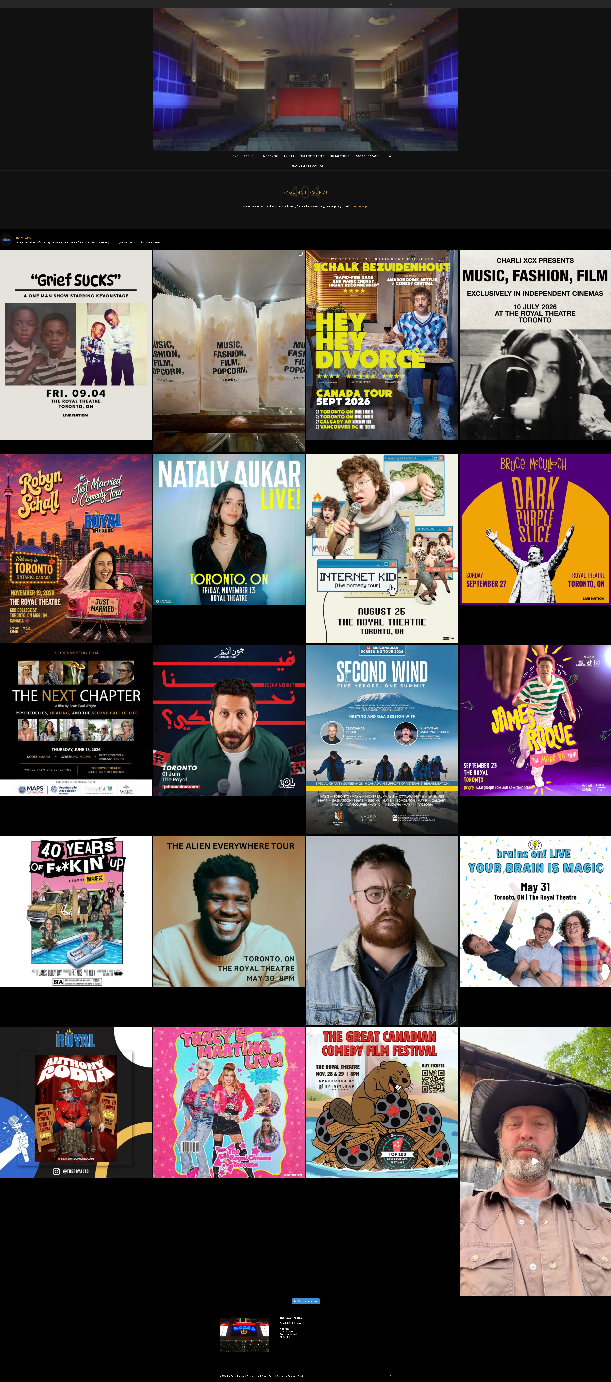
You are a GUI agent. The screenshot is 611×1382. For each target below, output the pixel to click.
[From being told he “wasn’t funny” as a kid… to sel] (229, 720)
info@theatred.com (297, 1323)
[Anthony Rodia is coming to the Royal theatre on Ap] (76, 1102)
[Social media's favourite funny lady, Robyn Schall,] (76, 548)
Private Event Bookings (307, 165)
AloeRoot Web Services (295, 1376)
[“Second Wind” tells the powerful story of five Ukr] (382, 739)
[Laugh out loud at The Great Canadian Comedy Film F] (382, 1102)
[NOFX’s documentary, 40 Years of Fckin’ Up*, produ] (76, 911)
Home (234, 156)
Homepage (361, 206)
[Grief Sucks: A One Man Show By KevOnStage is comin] (76, 345)
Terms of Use (253, 1376)
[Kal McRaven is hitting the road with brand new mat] (382, 548)
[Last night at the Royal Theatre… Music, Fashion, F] (229, 351)
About (248, 156)
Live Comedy (270, 156)
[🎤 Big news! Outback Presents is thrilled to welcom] (229, 529)
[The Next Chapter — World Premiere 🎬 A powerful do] (76, 720)
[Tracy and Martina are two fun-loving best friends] (229, 1102)
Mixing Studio (340, 156)
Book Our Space (366, 156)
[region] (305, 94)
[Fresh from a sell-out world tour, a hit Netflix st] (382, 345)
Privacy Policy (268, 1376)
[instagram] (390, 4)
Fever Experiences (312, 156)
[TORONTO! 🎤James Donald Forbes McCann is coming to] (382, 930)
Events (289, 156)
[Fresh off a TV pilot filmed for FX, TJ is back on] (229, 911)
